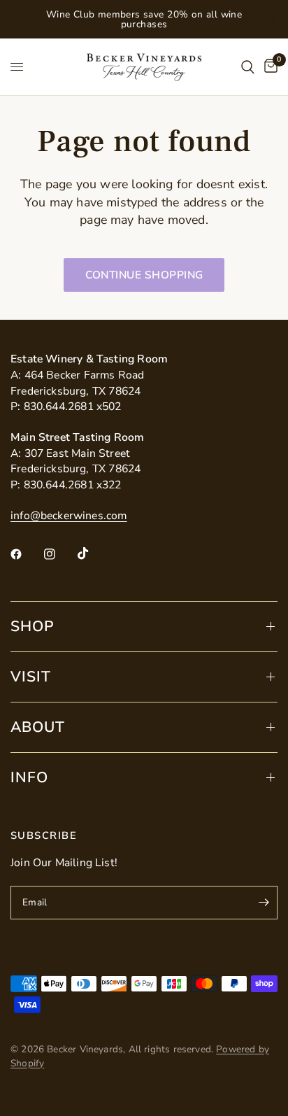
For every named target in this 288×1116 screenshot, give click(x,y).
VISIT (30, 676)
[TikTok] (93, 553)
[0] (268, 66)
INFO (29, 777)
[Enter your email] (264, 902)
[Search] (247, 66)
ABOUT (37, 727)
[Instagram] (59, 554)
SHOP (32, 626)
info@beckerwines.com (68, 515)
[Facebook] (25, 554)
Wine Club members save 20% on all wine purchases (144, 19)
